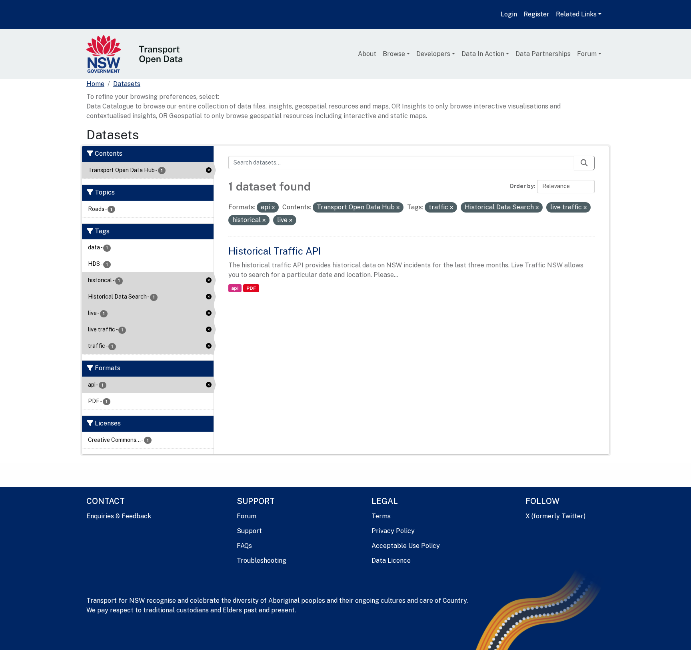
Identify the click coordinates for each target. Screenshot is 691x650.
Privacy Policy (393, 531)
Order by (521, 186)
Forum (587, 54)
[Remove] (273, 207)
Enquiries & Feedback (118, 516)
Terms (381, 516)
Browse (394, 54)
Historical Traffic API (274, 251)
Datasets (126, 84)
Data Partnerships (543, 54)
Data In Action (482, 54)
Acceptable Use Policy (405, 546)
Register (536, 14)
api (234, 288)
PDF (251, 288)
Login (509, 14)
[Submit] (584, 163)
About (367, 54)
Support (249, 531)
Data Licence (391, 560)
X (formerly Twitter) (555, 516)
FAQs (244, 546)
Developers (433, 54)
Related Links (576, 14)
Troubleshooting (261, 560)
